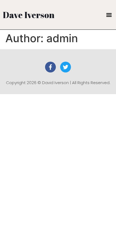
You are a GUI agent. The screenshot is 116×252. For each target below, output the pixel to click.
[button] (108, 14)
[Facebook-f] (50, 67)
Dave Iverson (28, 15)
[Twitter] (65, 67)
